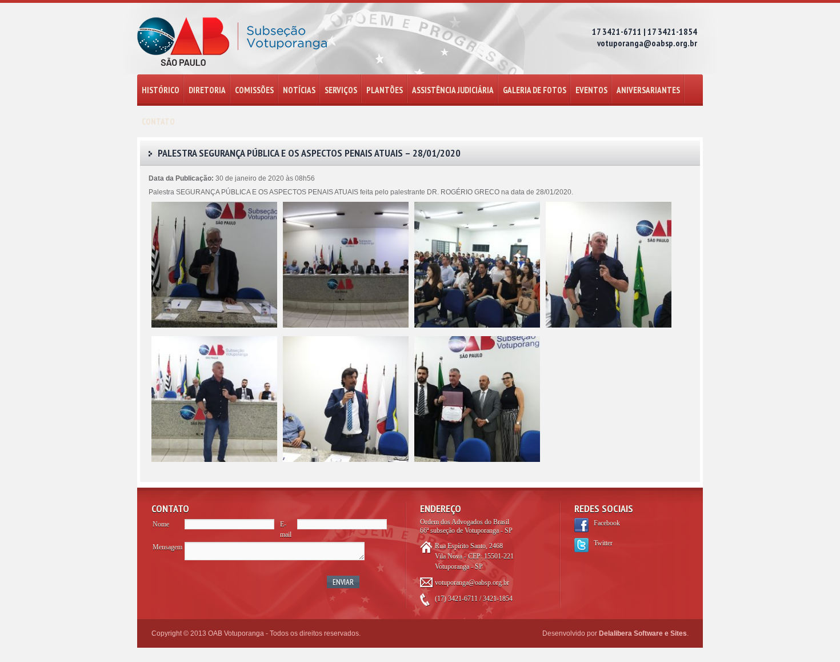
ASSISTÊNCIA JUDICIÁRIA (453, 90)
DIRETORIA (207, 90)
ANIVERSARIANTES (648, 90)
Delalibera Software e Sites (643, 633)
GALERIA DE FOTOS (534, 90)
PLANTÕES (384, 90)
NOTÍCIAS (299, 90)
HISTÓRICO (160, 90)
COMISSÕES (254, 90)
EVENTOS (591, 90)
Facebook (607, 523)
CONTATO (158, 121)
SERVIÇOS (341, 90)
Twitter (603, 543)
